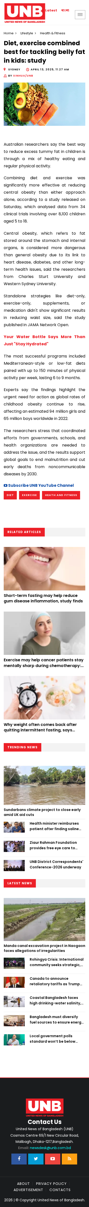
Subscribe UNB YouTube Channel (40, 485)
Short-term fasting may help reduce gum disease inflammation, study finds (43, 598)
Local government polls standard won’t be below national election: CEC (52, 1038)
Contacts (60, 1189)
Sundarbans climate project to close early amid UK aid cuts (42, 812)
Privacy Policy (51, 1183)
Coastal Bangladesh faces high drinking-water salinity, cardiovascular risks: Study (55, 1000)
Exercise (29, 495)
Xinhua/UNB (23, 76)
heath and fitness (61, 495)
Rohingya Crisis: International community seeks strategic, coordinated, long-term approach (57, 962)
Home (9, 33)
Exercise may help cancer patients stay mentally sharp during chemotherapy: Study (44, 665)
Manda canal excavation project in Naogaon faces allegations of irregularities (44, 948)
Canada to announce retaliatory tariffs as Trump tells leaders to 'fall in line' (55, 981)
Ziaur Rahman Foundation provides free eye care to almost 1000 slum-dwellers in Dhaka (56, 845)
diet (10, 495)
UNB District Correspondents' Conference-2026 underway (56, 864)
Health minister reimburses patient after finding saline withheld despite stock (54, 826)
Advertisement (28, 1189)
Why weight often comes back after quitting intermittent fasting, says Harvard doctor (40, 730)
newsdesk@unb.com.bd (44, 1147)
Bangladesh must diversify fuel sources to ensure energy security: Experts (56, 1019)
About (23, 1183)
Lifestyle (27, 33)
